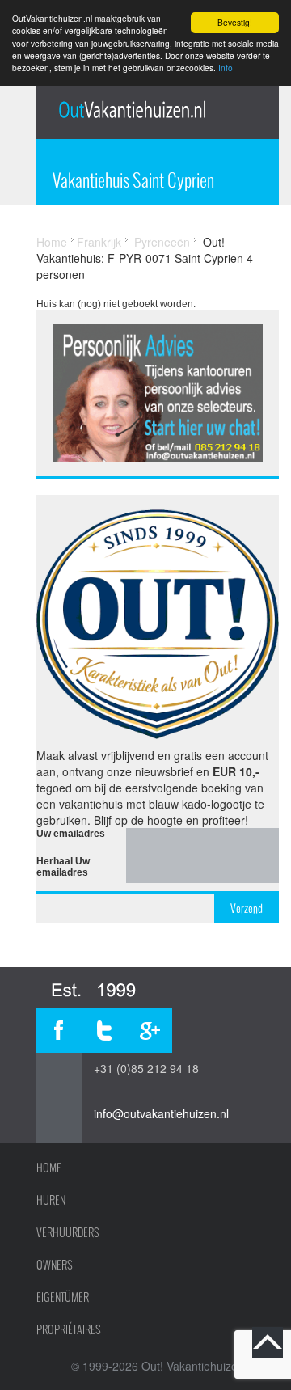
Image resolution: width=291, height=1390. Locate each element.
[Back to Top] (267, 1342)
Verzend (246, 908)
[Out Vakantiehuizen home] (131, 109)
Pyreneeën (162, 242)
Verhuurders (67, 1232)
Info (225, 67)
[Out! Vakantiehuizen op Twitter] (104, 1030)
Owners (54, 1264)
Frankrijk (99, 242)
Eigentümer (62, 1297)
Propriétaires (68, 1329)
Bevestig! (234, 22)
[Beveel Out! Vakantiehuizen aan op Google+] (149, 1030)
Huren (50, 1200)
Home (51, 242)
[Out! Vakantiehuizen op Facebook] (59, 1030)
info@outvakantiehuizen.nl (161, 1113)
